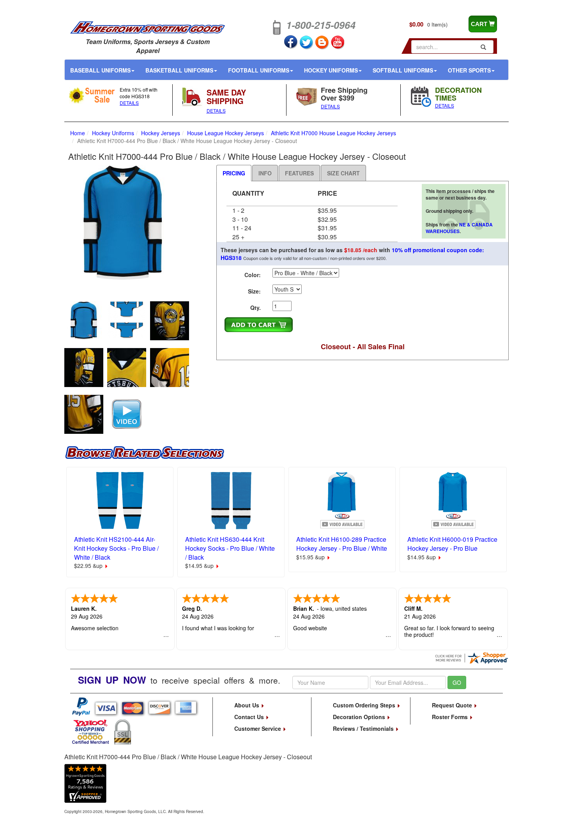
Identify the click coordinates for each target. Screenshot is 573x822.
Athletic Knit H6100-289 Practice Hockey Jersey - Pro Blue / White (341, 544)
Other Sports (469, 70)
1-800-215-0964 (320, 25)
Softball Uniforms (403, 70)
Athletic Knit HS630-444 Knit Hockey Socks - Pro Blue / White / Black (230, 548)
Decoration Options (360, 717)
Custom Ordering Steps (365, 705)
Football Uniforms (258, 70)
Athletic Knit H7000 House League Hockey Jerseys (333, 133)
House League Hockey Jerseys (225, 133)
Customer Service (258, 728)
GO (457, 682)
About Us (247, 705)
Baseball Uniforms (100, 70)
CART (480, 24)
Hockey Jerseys (160, 133)
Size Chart (343, 173)
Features (299, 173)
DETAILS (129, 102)
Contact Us (249, 717)
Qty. (255, 307)
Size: (254, 291)
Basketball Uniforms (179, 70)
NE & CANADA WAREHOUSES (459, 228)
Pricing (234, 173)
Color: (252, 275)
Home (77, 133)
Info (265, 173)
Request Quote (453, 705)
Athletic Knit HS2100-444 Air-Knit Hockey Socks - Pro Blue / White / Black (116, 548)
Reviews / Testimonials (364, 728)
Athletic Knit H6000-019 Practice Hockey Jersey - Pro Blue (452, 544)
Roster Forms (450, 717)
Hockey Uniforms (331, 70)
